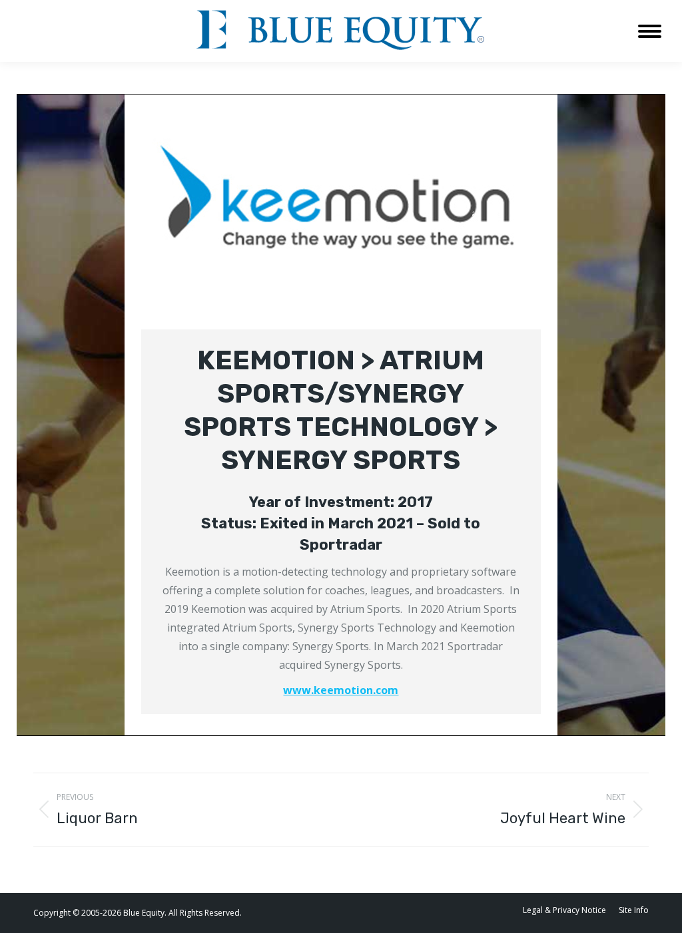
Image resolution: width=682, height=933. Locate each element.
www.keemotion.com (340, 690)
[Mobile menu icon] (649, 31)
